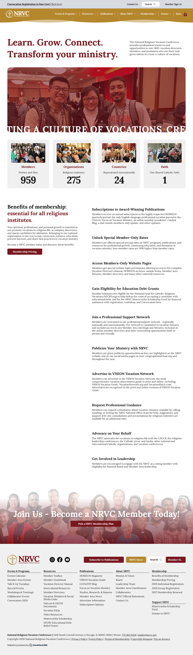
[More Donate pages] (170, 14)
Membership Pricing (163, 579)
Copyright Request (141, 638)
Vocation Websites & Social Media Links (59, 598)
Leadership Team (125, 583)
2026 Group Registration (166, 588)
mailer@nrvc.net (147, 634)
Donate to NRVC (161, 613)
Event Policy (96, 638)
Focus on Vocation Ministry (95, 588)
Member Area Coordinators (131, 588)
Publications (87, 571)
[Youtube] (67, 559)
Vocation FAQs (52, 610)
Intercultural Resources (57, 588)
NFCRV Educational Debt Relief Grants (57, 624)
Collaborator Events (18, 596)
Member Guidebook (55, 579)
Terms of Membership (117, 638)
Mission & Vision (125, 575)
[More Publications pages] (114, 14)
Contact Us (132, 4)
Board (119, 579)
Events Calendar (16, 575)
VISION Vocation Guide (93, 579)
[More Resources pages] (94, 14)
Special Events (15, 588)
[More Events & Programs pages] (76, 14)
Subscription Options (92, 604)
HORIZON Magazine (91, 575)
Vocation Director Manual (58, 583)
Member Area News (91, 596)
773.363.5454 (129, 634)
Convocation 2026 (17, 600)
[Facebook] (59, 559)
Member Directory (54, 592)
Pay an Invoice (162, 638)
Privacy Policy (79, 638)
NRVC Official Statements (130, 596)
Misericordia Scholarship (58, 618)
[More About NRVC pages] (135, 14)
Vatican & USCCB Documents (53, 605)
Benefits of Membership (165, 575)
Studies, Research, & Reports (96, 592)
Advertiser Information (92, 600)
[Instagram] (52, 559)
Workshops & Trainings (20, 592)
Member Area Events (19, 579)
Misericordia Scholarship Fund (166, 608)
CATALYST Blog (88, 583)
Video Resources (53, 614)
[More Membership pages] (155, 14)
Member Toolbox (53, 575)
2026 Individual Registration (168, 583)
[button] (185, 14)
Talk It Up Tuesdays (18, 583)
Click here (34, 4)
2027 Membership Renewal (167, 592)
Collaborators (123, 592)
